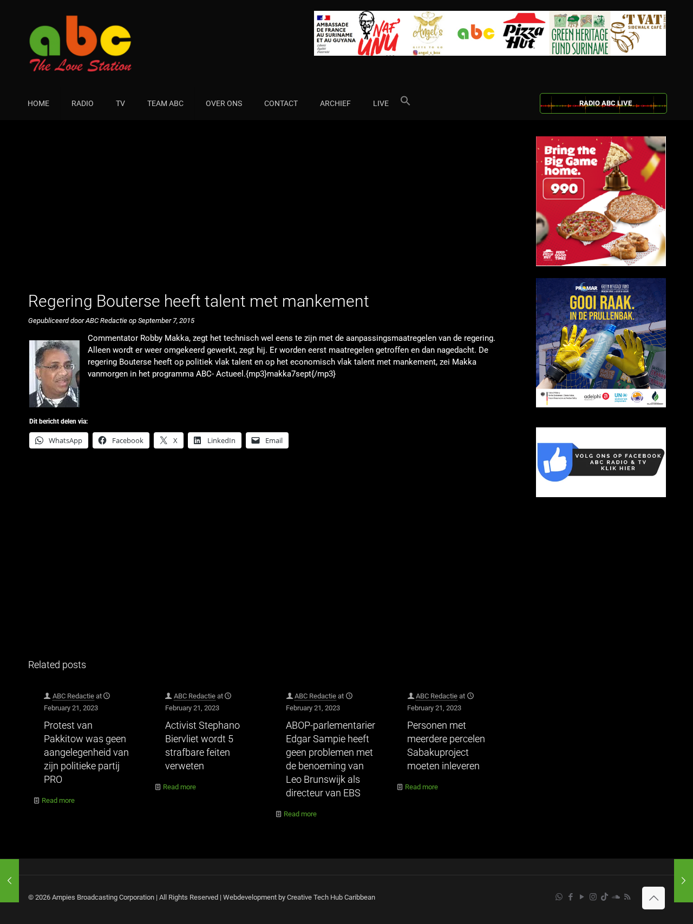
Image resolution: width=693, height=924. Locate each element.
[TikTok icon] (604, 897)
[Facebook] (601, 495)
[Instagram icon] (593, 897)
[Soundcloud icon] (616, 897)
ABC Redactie (73, 696)
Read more (58, 800)
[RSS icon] (627, 897)
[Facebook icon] (570, 897)
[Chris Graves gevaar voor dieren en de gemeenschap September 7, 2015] (9, 880)
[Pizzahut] (601, 264)
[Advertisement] (270, 212)
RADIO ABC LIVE (605, 103)
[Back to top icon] (653, 898)
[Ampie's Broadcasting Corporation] (101, 43)
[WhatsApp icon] (559, 897)
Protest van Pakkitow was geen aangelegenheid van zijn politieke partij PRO (86, 752)
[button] (405, 103)
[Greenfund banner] (601, 405)
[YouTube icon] (582, 897)
